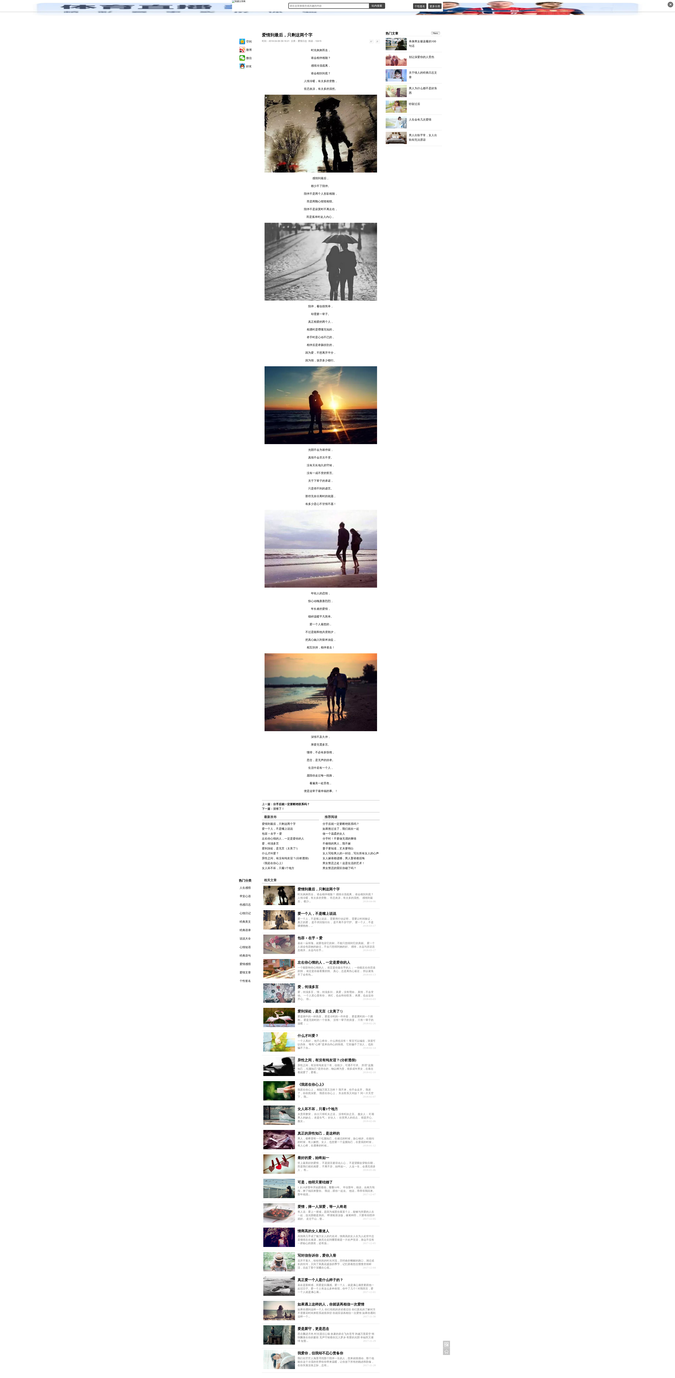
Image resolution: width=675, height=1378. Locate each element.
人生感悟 (245, 888)
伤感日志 (245, 904)
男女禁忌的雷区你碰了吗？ (339, 868)
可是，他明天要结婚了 (315, 1182)
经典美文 (245, 921)
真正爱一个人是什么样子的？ (320, 1280)
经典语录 (245, 930)
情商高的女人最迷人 (313, 1231)
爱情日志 (302, 41)
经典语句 (245, 955)
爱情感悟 (245, 964)
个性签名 (419, 6)
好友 (249, 66)
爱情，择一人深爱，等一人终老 (322, 1206)
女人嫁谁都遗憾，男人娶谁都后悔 (344, 858)
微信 (249, 58)
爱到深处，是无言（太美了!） (280, 848)
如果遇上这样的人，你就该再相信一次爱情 (331, 1304)
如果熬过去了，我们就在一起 (341, 828)
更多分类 (435, 6)
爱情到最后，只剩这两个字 (279, 823)
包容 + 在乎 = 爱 (272, 833)
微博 (249, 50)
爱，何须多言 (270, 843)
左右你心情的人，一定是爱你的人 (283, 838)
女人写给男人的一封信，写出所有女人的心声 (351, 853)
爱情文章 (245, 972)
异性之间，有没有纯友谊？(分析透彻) (285, 858)
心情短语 (245, 947)
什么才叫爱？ (270, 853)
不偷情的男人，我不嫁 (337, 843)
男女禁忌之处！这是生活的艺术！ (344, 863)
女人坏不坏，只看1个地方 (278, 868)
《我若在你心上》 (273, 863)
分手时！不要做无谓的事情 (339, 838)
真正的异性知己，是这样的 (319, 1133)
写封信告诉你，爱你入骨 (317, 1255)
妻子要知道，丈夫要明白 (338, 848)
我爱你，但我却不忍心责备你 (320, 1353)
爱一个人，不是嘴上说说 (277, 828)
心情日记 (245, 913)
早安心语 (245, 896)
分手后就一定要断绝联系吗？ (291, 804)
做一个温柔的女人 (334, 833)
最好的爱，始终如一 (313, 1158)
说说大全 (245, 938)
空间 (249, 41)
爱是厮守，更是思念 (313, 1329)
